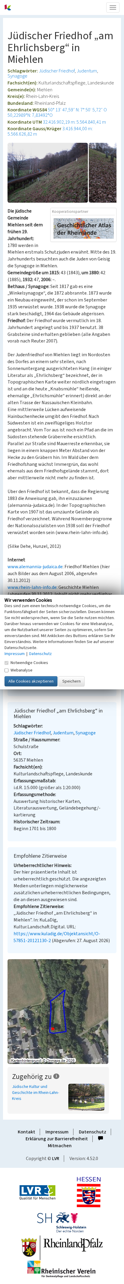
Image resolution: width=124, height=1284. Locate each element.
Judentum (87, 71)
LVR (55, 1158)
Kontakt (26, 1132)
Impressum (57, 1132)
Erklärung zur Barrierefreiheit (57, 1139)
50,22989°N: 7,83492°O (30, 115)
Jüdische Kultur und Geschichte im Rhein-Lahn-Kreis (35, 1093)
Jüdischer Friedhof (57, 71)
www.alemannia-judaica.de (35, 566)
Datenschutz (92, 1132)
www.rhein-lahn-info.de (32, 587)
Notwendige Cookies (29, 663)
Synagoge (17, 76)
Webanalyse (22, 670)
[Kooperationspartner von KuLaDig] (83, 228)
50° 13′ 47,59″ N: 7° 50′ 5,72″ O (77, 110)
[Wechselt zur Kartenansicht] (62, 1011)
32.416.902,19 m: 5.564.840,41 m (74, 122)
